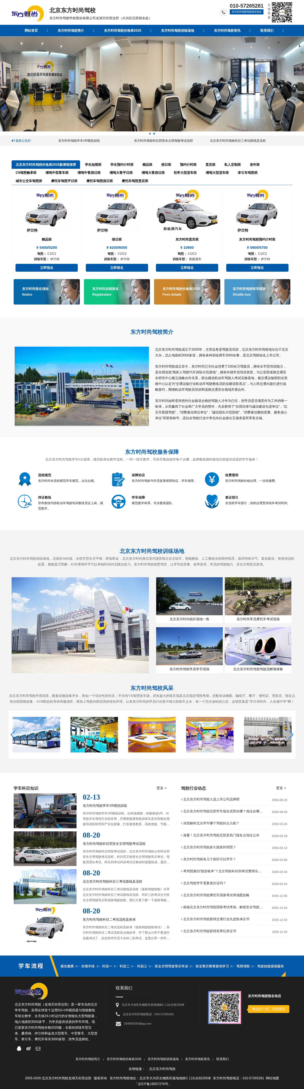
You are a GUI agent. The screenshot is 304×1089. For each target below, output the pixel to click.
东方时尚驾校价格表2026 (124, 1059)
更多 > (162, 788)
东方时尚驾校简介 (87, 1059)
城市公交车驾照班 (29, 181)
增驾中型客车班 (57, 172)
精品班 (147, 164)
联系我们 (222, 1059)
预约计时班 (188, 164)
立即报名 (46, 267)
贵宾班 (210, 164)
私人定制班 (232, 164)
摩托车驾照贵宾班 (135, 181)
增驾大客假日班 (153, 172)
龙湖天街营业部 (56, 1004)
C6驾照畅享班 (26, 172)
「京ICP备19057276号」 (152, 1084)
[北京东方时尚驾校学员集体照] (210, 734)
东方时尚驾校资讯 (197, 1059)
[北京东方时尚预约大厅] (152, 734)
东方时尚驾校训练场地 (163, 1059)
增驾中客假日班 (89, 172)
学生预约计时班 (122, 164)
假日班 (166, 164)
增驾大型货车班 (217, 172)
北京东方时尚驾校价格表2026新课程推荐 (46, 164)
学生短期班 (93, 164)
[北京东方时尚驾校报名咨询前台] (94, 734)
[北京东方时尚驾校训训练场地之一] (267, 734)
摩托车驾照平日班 (64, 181)
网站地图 (272, 1078)
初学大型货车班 (185, 172)
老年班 (255, 164)
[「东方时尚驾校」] (29, 13)
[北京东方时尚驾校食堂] (36, 734)
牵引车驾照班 (248, 172)
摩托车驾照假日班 (99, 181)
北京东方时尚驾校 (162, 1069)
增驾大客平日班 (121, 172)
